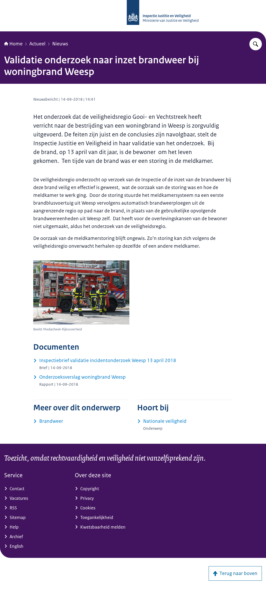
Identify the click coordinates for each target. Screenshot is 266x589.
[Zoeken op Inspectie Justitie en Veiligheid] (255, 44)
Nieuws (60, 44)
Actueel (37, 44)
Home (16, 44)
